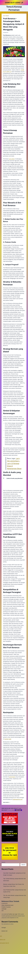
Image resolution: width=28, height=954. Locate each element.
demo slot (2, 939)
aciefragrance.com (17, 799)
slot (2, 910)
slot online (11, 159)
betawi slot (4, 931)
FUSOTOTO (4, 903)
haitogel (4, 927)
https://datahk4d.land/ (7, 905)
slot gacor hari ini (4, 943)
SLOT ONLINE (6, 15)
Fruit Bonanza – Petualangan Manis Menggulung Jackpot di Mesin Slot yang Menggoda (13, 24)
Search (3, 862)
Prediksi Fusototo (6, 907)
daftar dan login (13, 914)
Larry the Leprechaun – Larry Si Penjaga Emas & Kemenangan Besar (14, 463)
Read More (6, 802)
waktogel (4, 909)
